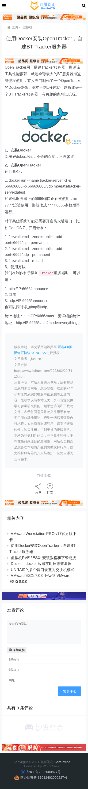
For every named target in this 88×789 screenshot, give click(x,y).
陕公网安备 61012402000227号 (43, 777)
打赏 (50, 492)
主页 (14, 27)
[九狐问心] (44, 5)
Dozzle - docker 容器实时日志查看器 (41, 564)
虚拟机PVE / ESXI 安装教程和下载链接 (43, 558)
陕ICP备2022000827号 (44, 772)
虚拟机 (27, 27)
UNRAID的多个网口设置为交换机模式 (42, 570)
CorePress (62, 762)
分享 (38, 492)
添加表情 (18, 650)
